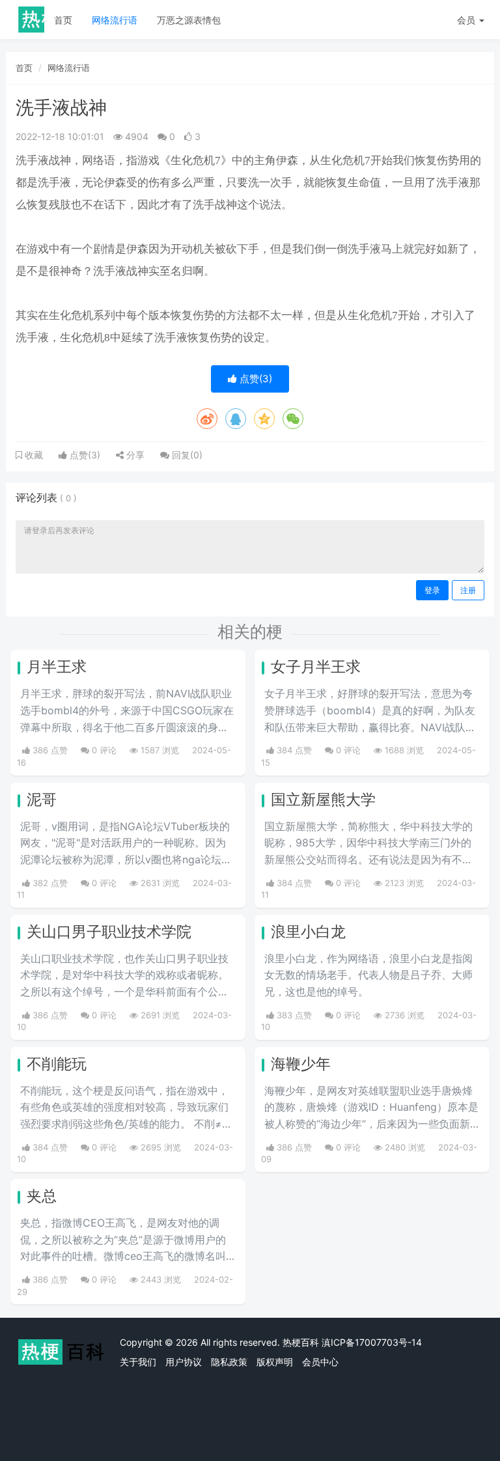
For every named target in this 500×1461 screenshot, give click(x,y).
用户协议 (183, 1361)
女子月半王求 (316, 667)
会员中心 (320, 1361)
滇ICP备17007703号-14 (372, 1342)
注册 (468, 590)
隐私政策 (229, 1361)
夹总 (42, 1196)
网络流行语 (114, 19)
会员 (466, 19)
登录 (432, 590)
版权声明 (275, 1361)
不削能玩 (57, 1064)
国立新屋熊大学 (323, 799)
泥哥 (42, 799)
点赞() (254, 378)
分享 (134, 454)
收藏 (32, 455)
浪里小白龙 (308, 932)
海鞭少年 (301, 1064)
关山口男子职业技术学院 (109, 932)
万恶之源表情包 (189, 19)
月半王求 (57, 667)
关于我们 (138, 1361)
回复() (185, 454)
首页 (63, 19)
